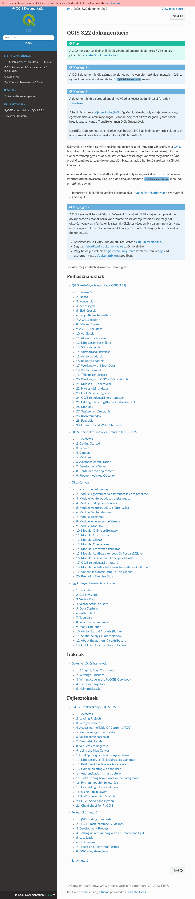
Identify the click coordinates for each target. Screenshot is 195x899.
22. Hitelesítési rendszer (92, 388)
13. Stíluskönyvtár (88, 347)
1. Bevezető (84, 292)
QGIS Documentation (30, 8)
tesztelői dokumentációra (101, 55)
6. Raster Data (85, 613)
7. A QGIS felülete (88, 319)
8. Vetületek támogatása (92, 746)
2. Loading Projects (88, 718)
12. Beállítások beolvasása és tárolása (101, 764)
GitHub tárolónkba (148, 241)
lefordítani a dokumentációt (104, 246)
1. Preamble (84, 590)
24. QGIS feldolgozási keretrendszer (100, 397)
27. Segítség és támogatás (93, 411)
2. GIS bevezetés (87, 594)
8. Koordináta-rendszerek (93, 622)
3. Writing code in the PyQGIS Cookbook (103, 679)
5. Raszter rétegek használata (95, 732)
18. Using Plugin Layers (91, 791)
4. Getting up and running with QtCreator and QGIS (110, 833)
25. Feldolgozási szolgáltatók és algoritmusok (106, 402)
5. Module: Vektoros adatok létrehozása (102, 507)
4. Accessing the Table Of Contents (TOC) (103, 727)
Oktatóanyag (11, 76)
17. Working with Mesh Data (95, 365)
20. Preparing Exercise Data (94, 576)
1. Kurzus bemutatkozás (92, 489)
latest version (113, 3)
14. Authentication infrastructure (98, 773)
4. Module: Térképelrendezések (96, 503)
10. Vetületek (85, 333)
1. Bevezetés (84, 439)
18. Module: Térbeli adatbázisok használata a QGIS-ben (112, 567)
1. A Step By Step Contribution (96, 670)
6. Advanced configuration (93, 461)
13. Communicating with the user (98, 768)
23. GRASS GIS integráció (93, 393)
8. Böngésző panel (88, 324)
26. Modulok (84, 406)
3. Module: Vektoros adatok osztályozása (103, 498)
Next (176, 16)
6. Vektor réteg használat (92, 736)
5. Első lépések (86, 310)
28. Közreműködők (88, 416)
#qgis (161, 251)
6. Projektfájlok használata (93, 315)
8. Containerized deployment (95, 471)
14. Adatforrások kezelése (93, 351)
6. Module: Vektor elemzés (93, 512)
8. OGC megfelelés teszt (92, 851)
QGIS (177, 146)
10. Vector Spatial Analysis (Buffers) (99, 631)
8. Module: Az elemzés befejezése (98, 521)
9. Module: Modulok (89, 526)
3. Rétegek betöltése (89, 723)
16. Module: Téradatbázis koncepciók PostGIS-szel (109, 558)
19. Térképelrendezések (91, 374)
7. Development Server (91, 466)
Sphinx (85, 892)
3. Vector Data (85, 599)
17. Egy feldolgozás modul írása (97, 787)
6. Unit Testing (85, 842)
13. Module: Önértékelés (92, 544)
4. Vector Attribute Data (92, 604)
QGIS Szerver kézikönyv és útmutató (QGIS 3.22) (25, 69)
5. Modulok (83, 457)
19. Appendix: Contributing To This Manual (104, 571)
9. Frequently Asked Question (96, 475)
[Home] (68, 8)
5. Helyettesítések (88, 688)
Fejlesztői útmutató (15, 116)
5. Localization (85, 837)
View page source (173, 8)
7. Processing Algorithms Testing (97, 846)
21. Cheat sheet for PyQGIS (94, 805)
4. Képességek (85, 306)
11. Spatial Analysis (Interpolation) (98, 636)
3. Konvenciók (85, 301)
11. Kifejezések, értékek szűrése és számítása (106, 759)
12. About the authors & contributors (101, 640)
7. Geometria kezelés (90, 741)
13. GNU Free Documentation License (101, 645)
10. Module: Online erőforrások (97, 530)
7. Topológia (84, 617)
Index (28, 42)
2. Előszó (82, 296)
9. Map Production (88, 626)
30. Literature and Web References (99, 425)
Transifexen (77, 103)
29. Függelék (84, 420)
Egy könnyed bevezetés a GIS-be (23, 82)
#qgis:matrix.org (108, 255)
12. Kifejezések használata (93, 342)
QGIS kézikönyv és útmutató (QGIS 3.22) (28, 62)
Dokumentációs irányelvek (19, 96)
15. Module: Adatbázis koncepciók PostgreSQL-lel (109, 553)
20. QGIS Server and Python (95, 801)
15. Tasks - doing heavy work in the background (107, 778)
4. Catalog (83, 452)
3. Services (83, 448)
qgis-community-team (120, 251)
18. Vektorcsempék (88, 370)
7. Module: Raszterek (90, 516)
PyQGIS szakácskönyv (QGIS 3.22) (24, 110)
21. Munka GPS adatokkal (93, 384)
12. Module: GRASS (89, 539)
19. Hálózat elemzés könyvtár (95, 796)
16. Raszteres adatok (90, 361)
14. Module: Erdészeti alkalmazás (98, 549)
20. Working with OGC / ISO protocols (102, 379)
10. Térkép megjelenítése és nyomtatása (102, 755)
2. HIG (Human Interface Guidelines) (100, 823)
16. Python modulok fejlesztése (97, 782)
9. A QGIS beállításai (89, 329)
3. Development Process (92, 828)
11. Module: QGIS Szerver (93, 535)
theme (105, 892)
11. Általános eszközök (91, 338)
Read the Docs (136, 892)
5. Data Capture (87, 608)
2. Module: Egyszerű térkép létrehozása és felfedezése (112, 494)
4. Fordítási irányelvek (90, 684)
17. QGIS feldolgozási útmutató (97, 562)
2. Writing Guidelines (90, 675)
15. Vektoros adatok (89, 356)
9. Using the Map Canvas (92, 750)
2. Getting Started (88, 443)
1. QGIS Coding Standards (93, 819)
